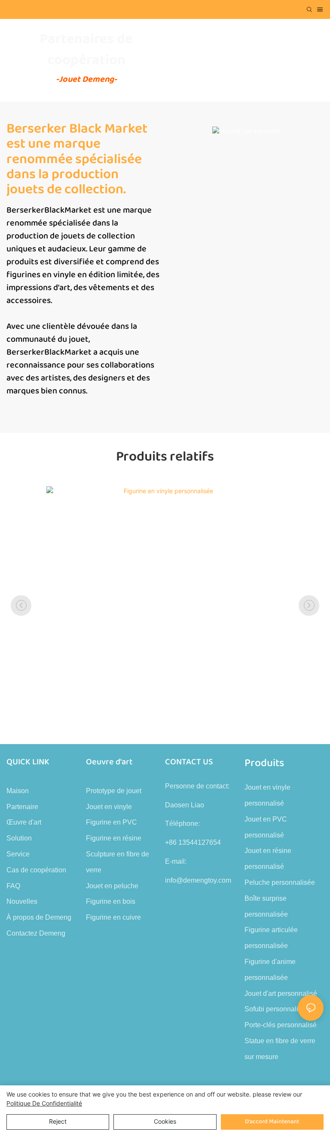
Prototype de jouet (113, 790)
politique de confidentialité (44, 1103)
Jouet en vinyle (109, 806)
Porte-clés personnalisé (280, 1025)
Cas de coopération (36, 870)
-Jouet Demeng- (86, 79)
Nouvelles (21, 901)
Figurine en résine (113, 838)
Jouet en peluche (112, 886)
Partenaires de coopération (86, 50)
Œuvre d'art (23, 822)
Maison (17, 790)
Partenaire (22, 806)
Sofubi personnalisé (275, 1009)
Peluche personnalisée (279, 882)
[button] (21, 605)
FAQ (13, 886)
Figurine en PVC (111, 822)
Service (18, 854)
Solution (19, 838)
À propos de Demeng (38, 917)
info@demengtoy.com (198, 880)
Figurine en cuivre (113, 917)
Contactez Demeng (35, 933)
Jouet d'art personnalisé (280, 993)
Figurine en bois (110, 901)
